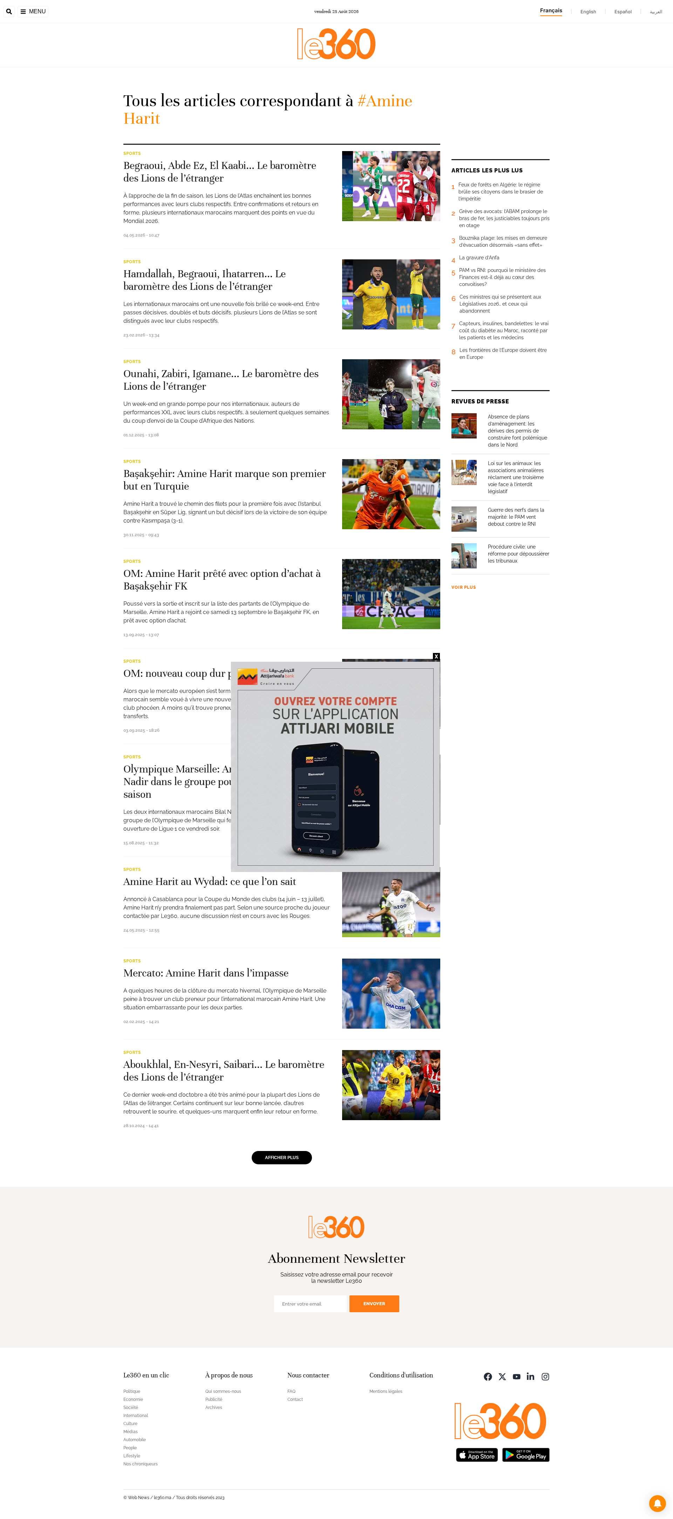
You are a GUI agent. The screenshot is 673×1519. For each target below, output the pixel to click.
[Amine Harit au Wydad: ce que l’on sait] (391, 902)
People (130, 1447)
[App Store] (477, 1454)
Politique (131, 1391)
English (588, 11)
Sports (132, 153)
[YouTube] (516, 1376)
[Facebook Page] (488, 1376)
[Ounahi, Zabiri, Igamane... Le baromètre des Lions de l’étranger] (391, 394)
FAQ (291, 1391)
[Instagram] (545, 1376)
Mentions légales (385, 1391)
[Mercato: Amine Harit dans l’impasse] (391, 994)
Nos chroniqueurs (140, 1464)
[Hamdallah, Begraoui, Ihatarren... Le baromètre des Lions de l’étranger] (391, 294)
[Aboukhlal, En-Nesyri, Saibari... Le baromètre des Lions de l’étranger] (391, 1085)
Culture (130, 1423)
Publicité (213, 1399)
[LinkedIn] (531, 1376)
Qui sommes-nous (223, 1391)
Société (130, 1407)
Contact (295, 1399)
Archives (213, 1407)
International (135, 1415)
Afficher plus (282, 1157)
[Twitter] (502, 1376)
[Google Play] (526, 1454)
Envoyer (374, 1303)
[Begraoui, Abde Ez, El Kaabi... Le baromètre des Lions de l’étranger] (391, 186)
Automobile (134, 1439)
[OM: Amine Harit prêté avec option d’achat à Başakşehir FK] (391, 594)
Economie (133, 1399)
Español (623, 11)
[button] (657, 1503)
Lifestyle (131, 1455)
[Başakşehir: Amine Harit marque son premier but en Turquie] (391, 494)
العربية (656, 11)
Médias (130, 1431)
